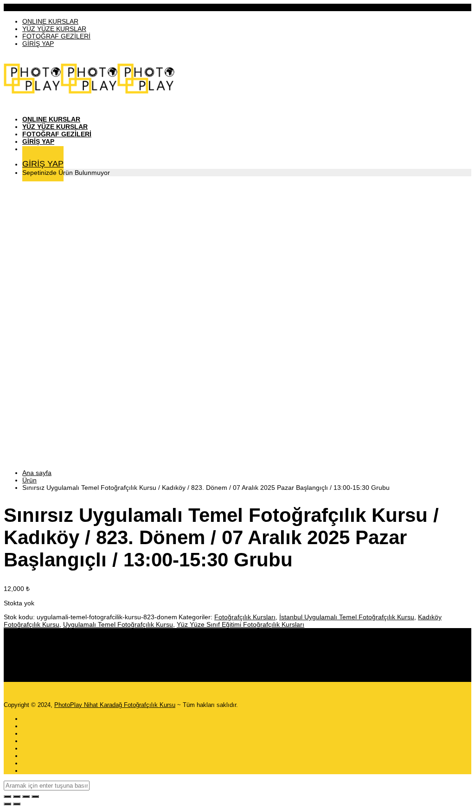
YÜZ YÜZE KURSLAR (54, 28)
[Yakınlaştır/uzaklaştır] (7, 796)
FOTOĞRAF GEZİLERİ (56, 36)
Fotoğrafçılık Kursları (245, 617)
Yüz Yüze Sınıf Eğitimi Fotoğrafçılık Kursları (240, 624)
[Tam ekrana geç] (16, 796)
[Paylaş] (26, 796)
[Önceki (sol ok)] (7, 804)
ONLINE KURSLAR (50, 21)
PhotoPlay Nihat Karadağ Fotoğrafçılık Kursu (114, 704)
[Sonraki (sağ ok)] (16, 804)
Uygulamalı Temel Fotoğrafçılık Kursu (118, 624)
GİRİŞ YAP (38, 43)
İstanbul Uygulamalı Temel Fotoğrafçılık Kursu (346, 617)
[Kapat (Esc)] (35, 796)
